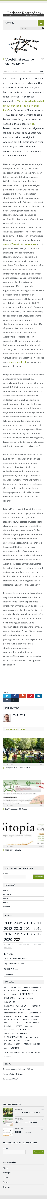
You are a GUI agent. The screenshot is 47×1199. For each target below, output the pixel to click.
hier (32, 123)
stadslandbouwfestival (12, 1040)
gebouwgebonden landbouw (15, 1013)
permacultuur (9, 1030)
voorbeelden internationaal (23, 1052)
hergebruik (18, 1016)
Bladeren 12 (8, 974)
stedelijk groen (12, 1044)
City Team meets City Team (16, 809)
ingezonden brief (17, 362)
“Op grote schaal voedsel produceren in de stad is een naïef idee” (23, 106)
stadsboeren (22, 1033)
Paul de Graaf (13, 71)
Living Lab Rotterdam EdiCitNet (17, 768)
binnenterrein (9, 990)
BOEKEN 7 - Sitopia (11, 969)
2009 (18, 923)
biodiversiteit (23, 990)
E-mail (6, 873)
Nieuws (6, 890)
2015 (37, 928)
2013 (18, 928)
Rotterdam (24, 1029)
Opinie (41, 71)
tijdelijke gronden (32, 1044)
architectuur (16, 987)
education (10, 1002)
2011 (37, 923)
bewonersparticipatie (32, 987)
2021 (18, 939)
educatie (30, 998)
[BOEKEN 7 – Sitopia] (23, 834)
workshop (7, 1056)
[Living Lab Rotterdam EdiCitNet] (23, 751)
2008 (8, 923)
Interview (6, 907)
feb (9, 944)
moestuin (7, 1026)
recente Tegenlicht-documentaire (19, 244)
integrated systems (12, 1019)
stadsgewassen (13, 1037)
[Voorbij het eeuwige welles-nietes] (23, 45)
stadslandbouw (31, 1037)
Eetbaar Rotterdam (16, 1006)
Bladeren (34, 990)
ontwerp (18, 1026)
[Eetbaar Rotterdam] (23, 11)
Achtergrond (8, 894)
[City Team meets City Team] (23, 793)
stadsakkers (9, 1033)
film (15, 1009)
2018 (28, 934)
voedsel (16, 1048)
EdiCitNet (21, 998)
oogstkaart (29, 1026)
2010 (28, 923)
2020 (8, 939)
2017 (18, 934)
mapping (19, 1023)
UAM (5, 1048)
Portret (6, 902)
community (26, 994)
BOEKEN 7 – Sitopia (13, 850)
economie (9, 998)
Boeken (14, 994)
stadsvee (27, 1040)
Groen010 (7, 1016)
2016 (8, 934)
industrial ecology (32, 1016)
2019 (37, 934)
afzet (6, 987)
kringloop (8, 1023)
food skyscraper (26, 1009)
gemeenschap (35, 1013)
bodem (6, 994)
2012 (8, 928)
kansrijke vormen (30, 1019)
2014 (28, 928)
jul (28, 944)
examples (7, 1009)
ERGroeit (36, 1006)
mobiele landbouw (32, 1023)
